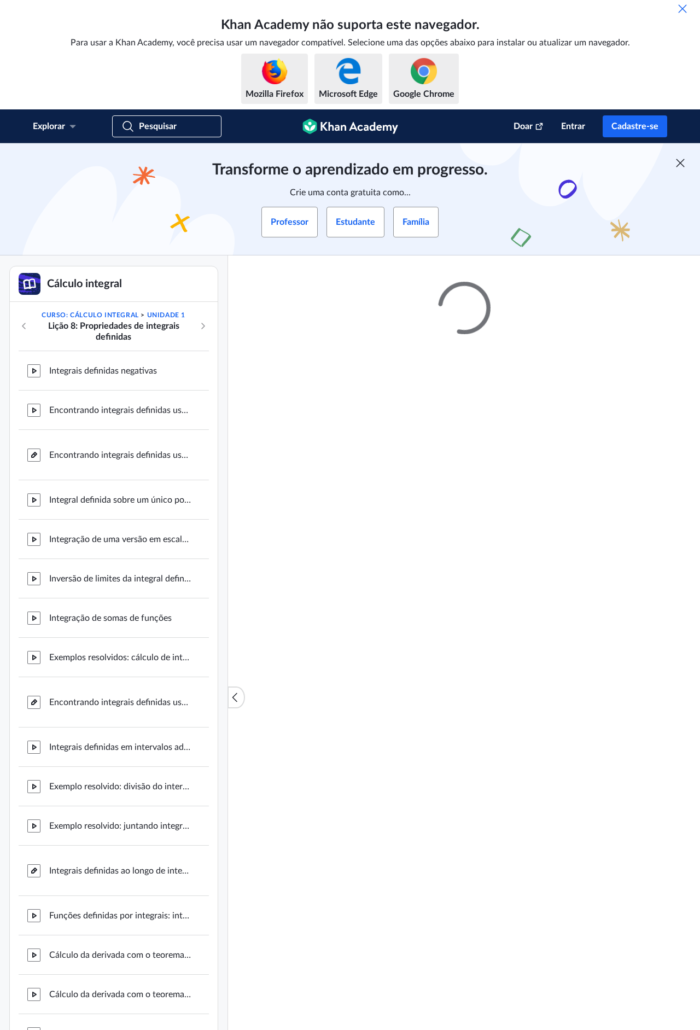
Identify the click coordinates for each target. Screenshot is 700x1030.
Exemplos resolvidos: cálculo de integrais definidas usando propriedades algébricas (120, 657)
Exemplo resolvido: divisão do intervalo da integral (120, 786)
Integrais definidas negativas (103, 370)
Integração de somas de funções (110, 618)
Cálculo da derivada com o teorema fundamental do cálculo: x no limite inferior (120, 955)
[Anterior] (24, 326)
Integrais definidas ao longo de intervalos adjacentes (120, 870)
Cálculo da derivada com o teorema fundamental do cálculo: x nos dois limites (120, 994)
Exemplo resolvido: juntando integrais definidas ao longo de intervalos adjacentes (120, 826)
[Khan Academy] (350, 126)
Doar (523, 126)
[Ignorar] (682, 9)
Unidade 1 (166, 315)
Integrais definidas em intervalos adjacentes (120, 747)
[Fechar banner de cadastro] (680, 163)
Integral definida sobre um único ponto (120, 500)
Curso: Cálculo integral (90, 315)
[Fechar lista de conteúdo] (236, 697)
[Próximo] (202, 326)
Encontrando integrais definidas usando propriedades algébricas (120, 702)
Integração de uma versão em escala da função (120, 539)
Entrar (573, 126)
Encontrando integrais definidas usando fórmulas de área (120, 410)
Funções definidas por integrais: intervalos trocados (120, 915)
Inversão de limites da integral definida (120, 578)
